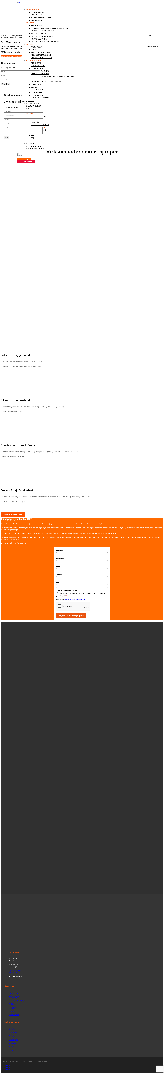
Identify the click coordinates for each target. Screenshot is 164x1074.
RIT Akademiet (33, 146)
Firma (59, 566)
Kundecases (32, 103)
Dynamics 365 (37, 68)
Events (30, 109)
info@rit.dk (13, 972)
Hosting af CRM (39, 39)
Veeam (34, 87)
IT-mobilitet (37, 92)
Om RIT (12, 1029)
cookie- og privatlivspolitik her (74, 599)
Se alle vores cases (13, 514)
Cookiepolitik (15, 1061)
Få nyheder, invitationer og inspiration (71, 616)
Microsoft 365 (38, 66)
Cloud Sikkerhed (40, 74)
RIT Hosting (37, 25)
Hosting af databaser (42, 36)
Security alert (26, 161)
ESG (32, 138)
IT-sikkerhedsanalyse (16, 1000)
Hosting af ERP (38, 34)
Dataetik (31, 1061)
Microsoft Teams (40, 98)
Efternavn (60, 558)
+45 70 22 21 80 (15, 970)
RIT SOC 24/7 (36, 15)
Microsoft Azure (40, 71)
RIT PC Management (41, 55)
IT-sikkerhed (37, 12)
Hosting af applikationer (44, 31)
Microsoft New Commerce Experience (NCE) (53, 76)
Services (26, 7)
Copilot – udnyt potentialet (46, 82)
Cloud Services (14, 1015)
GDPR (24, 1061)
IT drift (35, 50)
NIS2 (33, 135)
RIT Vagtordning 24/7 (41, 58)
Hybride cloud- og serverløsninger (50, 28)
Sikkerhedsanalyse (41, 17)
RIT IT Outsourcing (40, 52)
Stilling (59, 574)
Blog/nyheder (33, 106)
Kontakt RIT (13, 1032)
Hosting (11, 1011)
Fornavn (60, 550)
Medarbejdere (13, 1040)
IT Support (24, 159)
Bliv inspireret (30, 101)
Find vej (35, 122)
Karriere (27, 141)
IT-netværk (37, 95)
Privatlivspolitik (42, 1061)
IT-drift (11, 1004)
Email (58, 582)
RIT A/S (6, 1061)
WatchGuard (37, 90)
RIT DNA (30, 143)
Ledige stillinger (35, 149)
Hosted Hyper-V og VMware (45, 42)
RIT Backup (36, 20)
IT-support (36, 47)
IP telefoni (36, 84)
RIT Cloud (36, 63)
